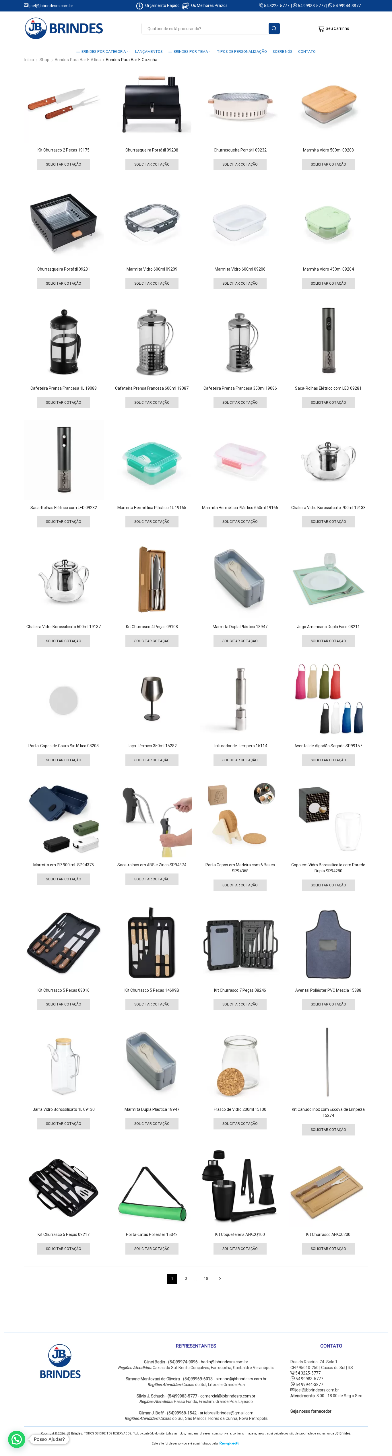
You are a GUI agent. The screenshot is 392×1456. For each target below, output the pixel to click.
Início (29, 59)
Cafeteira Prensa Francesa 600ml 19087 (152, 388)
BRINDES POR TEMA (191, 51)
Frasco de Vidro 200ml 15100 (240, 1109)
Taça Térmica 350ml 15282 (152, 745)
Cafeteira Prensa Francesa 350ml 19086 (240, 388)
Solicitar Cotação (63, 164)
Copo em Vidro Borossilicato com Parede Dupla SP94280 (328, 868)
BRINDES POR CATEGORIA (103, 51)
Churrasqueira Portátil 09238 (151, 150)
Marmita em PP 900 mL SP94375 (63, 865)
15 (206, 1279)
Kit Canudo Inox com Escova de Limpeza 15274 (328, 1112)
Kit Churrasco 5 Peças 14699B (152, 990)
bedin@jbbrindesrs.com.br (224, 1362)
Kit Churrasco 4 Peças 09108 (152, 626)
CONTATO (307, 51)
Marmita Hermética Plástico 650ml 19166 (240, 507)
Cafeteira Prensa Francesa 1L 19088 (63, 388)
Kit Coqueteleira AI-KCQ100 (240, 1234)
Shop (44, 59)
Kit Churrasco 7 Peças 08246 (240, 990)
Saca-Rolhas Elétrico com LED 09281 (328, 388)
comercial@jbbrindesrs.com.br (227, 1396)
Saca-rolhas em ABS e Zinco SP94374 (151, 865)
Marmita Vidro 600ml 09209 (152, 269)
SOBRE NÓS (282, 51)
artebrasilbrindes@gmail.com (226, 1413)
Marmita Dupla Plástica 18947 (240, 626)
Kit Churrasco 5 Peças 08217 (64, 1234)
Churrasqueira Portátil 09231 (63, 269)
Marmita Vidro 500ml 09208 (328, 150)
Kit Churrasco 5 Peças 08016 (64, 990)
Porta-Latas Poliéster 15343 (152, 1234)
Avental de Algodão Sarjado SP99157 (328, 745)
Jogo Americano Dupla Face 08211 (328, 626)
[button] (16, 1439)
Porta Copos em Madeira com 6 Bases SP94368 (240, 868)
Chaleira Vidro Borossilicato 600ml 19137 (63, 626)
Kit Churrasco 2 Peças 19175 (64, 150)
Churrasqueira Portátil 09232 (240, 150)
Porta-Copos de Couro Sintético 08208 (63, 745)
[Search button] (274, 28)
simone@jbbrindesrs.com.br (241, 1379)
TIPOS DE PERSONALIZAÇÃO (242, 51)
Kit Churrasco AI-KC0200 (328, 1234)
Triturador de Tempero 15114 (240, 745)
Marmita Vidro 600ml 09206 (240, 269)
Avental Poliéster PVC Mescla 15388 (328, 990)
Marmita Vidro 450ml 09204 (328, 269)
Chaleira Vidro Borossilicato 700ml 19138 (328, 507)
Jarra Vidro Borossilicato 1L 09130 (64, 1109)
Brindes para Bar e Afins (78, 59)
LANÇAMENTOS (149, 51)
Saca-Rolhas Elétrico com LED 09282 (63, 507)
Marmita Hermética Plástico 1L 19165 (151, 507)
